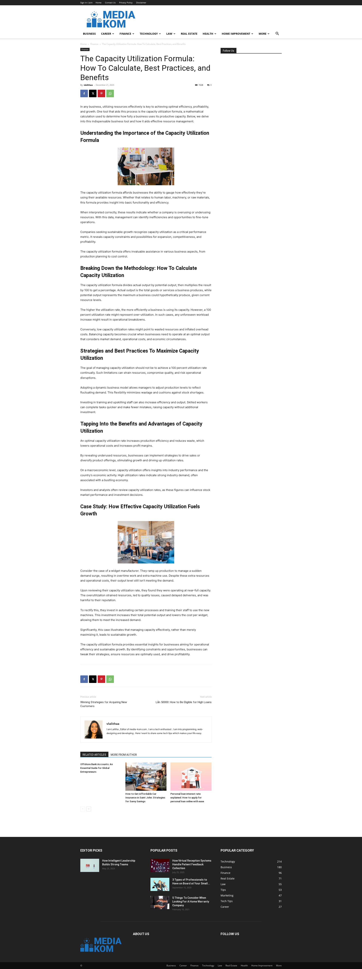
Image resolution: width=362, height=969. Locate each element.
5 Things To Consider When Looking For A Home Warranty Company (190, 901)
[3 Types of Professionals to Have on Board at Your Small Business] (159, 884)
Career (106, 33)
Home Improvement (236, 33)
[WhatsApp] (110, 93)
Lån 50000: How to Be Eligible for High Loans (184, 702)
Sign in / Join (86, 2)
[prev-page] (82, 809)
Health (208, 33)
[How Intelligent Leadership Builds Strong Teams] (89, 865)
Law (169, 33)
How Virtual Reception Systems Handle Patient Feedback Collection (191, 864)
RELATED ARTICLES (94, 754)
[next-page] (88, 809)
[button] (277, 34)
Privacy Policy (126, 2)
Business (89, 33)
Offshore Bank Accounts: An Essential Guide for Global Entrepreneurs (96, 768)
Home (98, 2)
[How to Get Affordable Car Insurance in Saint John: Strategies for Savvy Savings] (145, 776)
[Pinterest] (101, 93)
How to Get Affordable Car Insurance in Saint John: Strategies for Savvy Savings (145, 797)
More (262, 33)
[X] (93, 93)
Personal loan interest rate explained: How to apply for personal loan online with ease (187, 797)
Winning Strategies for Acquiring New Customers (103, 704)
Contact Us (110, 2)
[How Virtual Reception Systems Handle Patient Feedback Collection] (159, 865)
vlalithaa (88, 84)
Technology (149, 33)
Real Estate (189, 33)
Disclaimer (141, 2)
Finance (125, 33)
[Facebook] (84, 93)
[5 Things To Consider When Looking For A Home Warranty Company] (159, 902)
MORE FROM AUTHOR (124, 754)
